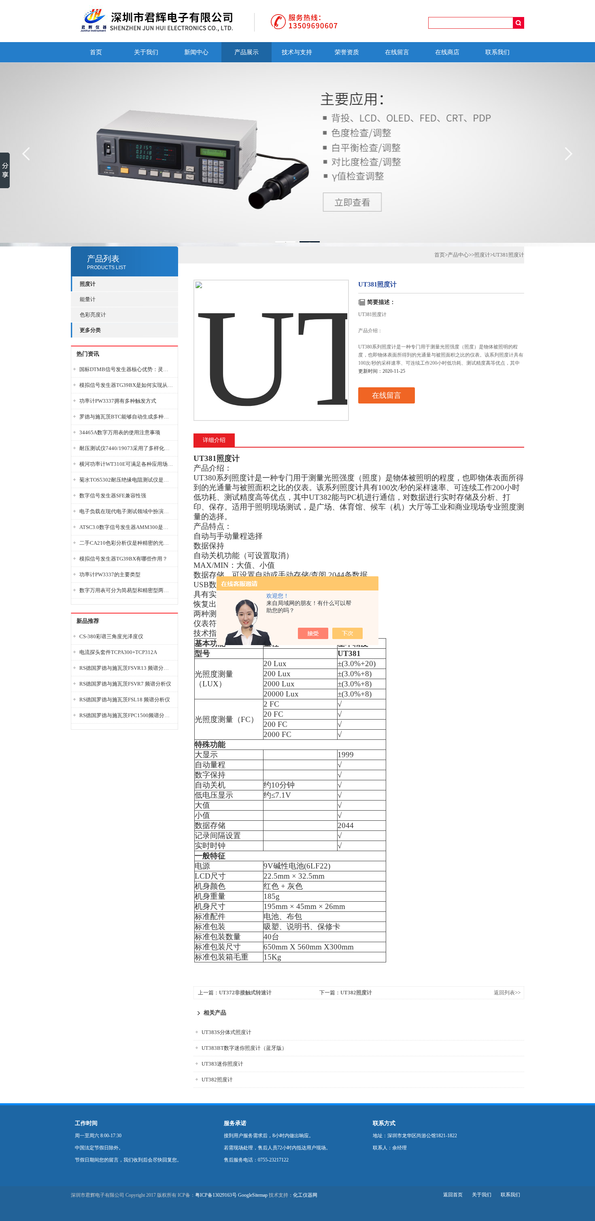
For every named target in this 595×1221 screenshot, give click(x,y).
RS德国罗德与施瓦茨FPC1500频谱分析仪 (126, 715)
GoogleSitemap (253, 1195)
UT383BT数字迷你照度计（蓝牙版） (244, 1048)
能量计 (88, 299)
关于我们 (146, 52)
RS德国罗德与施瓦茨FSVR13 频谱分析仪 (126, 668)
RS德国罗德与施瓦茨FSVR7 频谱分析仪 (125, 684)
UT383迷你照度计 (222, 1064)
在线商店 (447, 52)
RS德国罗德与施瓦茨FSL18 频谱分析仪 (124, 700)
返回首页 (453, 1195)
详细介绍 (214, 440)
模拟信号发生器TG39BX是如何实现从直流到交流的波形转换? (126, 385)
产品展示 (246, 52)
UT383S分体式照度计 (226, 1032)
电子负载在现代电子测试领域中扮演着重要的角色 (126, 511)
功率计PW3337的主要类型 (109, 574)
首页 (96, 52)
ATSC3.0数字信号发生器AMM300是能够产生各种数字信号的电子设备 (126, 527)
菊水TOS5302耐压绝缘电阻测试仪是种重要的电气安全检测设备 (126, 480)
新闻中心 (196, 52)
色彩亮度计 (93, 315)
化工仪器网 (305, 1195)
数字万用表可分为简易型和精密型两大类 (126, 590)
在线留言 (397, 52)
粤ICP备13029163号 (216, 1195)
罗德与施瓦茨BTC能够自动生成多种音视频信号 (126, 417)
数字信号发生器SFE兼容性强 (112, 496)
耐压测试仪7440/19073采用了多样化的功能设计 (126, 448)
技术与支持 (297, 52)
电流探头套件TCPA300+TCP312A (118, 652)
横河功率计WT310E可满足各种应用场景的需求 (126, 464)
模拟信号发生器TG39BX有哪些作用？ (123, 559)
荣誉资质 (347, 52)
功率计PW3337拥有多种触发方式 (117, 401)
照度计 (482, 255)
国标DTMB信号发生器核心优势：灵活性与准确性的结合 (126, 369)
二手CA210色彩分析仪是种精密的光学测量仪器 (126, 543)
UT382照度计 (356, 993)
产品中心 (458, 255)
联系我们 (497, 52)
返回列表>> (507, 993)
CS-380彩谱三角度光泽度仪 (111, 636)
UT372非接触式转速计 (245, 993)
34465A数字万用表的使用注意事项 (119, 432)
